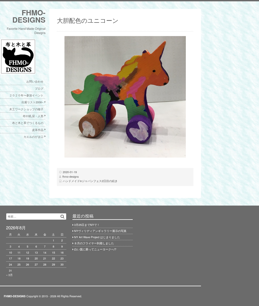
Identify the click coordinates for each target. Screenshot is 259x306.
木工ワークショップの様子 (26, 109)
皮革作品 (37, 130)
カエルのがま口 (33, 137)
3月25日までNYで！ (87, 225)
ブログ (39, 88)
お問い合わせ (34, 81)
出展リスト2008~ (32, 102)
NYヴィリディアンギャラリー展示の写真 (100, 231)
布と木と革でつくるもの (27, 123)
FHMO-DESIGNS (29, 16)
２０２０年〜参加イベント (26, 95)
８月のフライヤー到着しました (94, 243)
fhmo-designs (70, 176)
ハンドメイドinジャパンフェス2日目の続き (90, 181)
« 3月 (9, 275)
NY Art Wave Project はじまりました (97, 237)
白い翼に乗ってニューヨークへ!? (95, 249)
